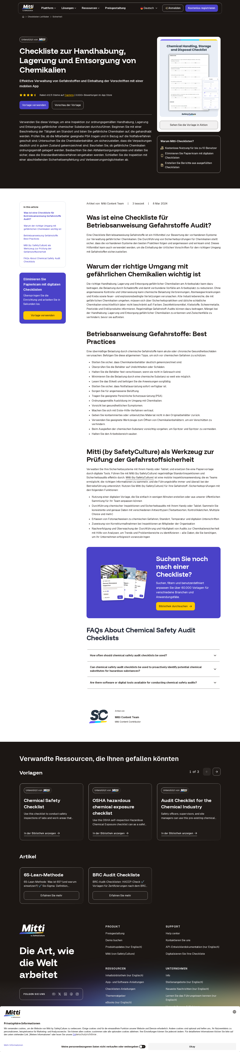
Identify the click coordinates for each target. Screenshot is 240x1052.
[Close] (175, 484)
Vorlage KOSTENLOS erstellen (120, 560)
